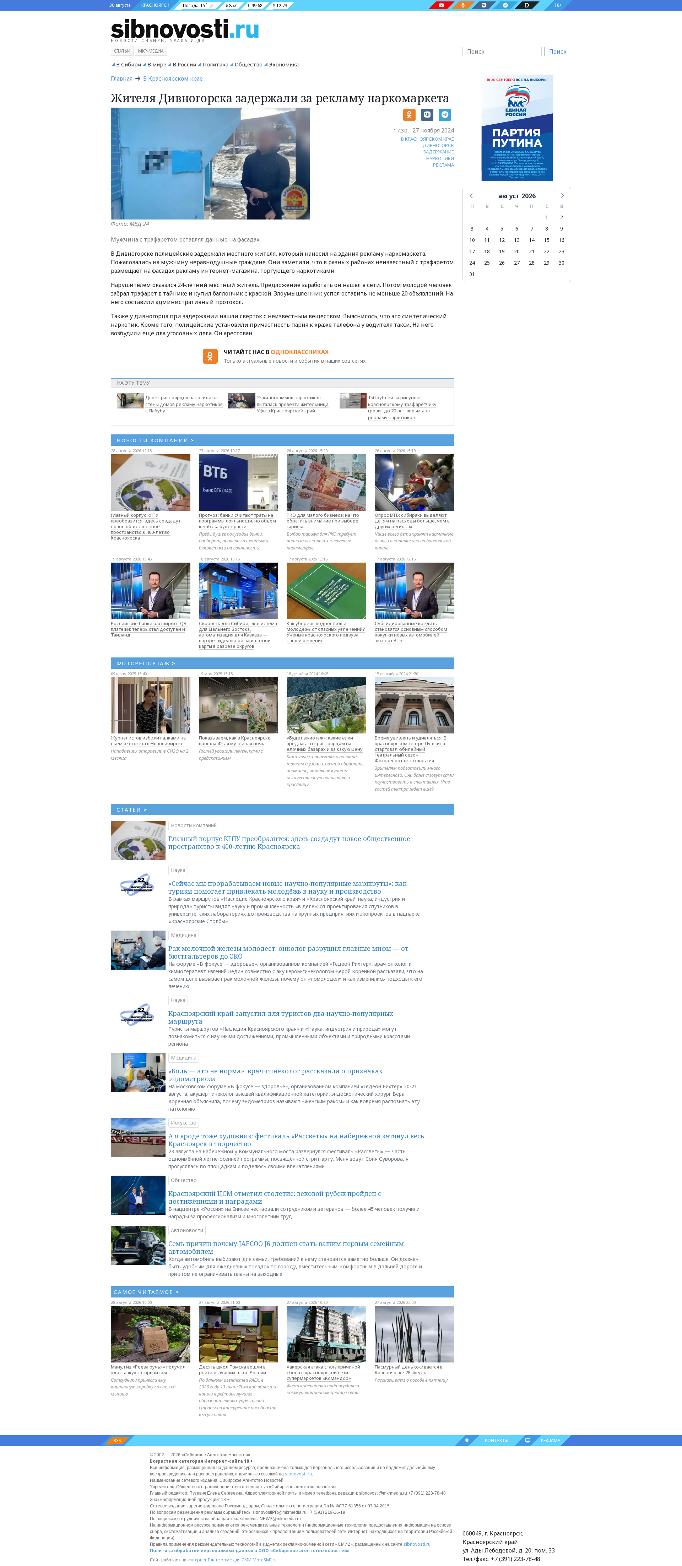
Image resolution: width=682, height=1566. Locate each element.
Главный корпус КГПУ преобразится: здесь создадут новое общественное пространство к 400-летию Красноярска (145, 526)
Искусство (183, 1122)
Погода (191, 5)
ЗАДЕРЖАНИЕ (438, 151)
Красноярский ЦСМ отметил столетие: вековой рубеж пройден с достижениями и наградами (274, 1197)
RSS (117, 1440)
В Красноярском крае (173, 78)
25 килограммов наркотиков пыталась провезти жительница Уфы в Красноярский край (293, 404)
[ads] (517, 130)
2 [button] (561, 217)
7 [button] (531, 228)
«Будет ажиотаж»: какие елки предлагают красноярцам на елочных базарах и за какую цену (325, 743)
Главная (121, 78)
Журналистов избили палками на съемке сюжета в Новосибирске (148, 741)
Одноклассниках (300, 352)
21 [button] (532, 251)
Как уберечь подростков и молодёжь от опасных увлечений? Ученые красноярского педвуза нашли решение (326, 632)
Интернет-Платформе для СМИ (219, 1560)
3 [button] (472, 228)
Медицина (183, 935)
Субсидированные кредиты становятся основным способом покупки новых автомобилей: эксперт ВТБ (411, 632)
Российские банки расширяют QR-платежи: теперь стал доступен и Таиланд (149, 629)
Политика (215, 64)
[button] (471, 195)
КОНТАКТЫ (496, 1440)
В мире (156, 64)
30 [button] (561, 262)
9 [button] (561, 228)
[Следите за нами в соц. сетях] (441, 5)
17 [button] (472, 251)
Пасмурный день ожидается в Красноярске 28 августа (409, 1370)
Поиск (558, 51)
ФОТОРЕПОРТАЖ (146, 663)
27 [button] (517, 262)
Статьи (122, 51)
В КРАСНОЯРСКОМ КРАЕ (427, 139)
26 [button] (502, 262)
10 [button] (472, 240)
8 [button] (546, 228)
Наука (178, 870)
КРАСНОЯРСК (155, 5)
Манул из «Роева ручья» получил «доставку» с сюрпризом (148, 1370)
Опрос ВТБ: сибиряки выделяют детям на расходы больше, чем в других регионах (412, 521)
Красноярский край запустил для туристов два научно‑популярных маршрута (280, 1017)
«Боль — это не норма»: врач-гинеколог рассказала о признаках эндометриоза (275, 1075)
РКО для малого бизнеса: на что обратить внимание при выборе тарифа (323, 521)
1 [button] (546, 217)
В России (184, 64)
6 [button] (516, 228)
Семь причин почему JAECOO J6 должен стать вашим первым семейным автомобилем (286, 1247)
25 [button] (487, 262)
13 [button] (517, 240)
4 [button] (487, 228)
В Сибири (128, 64)
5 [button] (501, 228)
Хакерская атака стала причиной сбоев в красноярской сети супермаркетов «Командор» (323, 1372)
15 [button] (547, 240)
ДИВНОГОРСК (438, 145)
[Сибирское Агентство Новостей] (185, 28)
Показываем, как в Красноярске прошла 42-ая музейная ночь (235, 741)
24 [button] (472, 262)
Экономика (284, 64)
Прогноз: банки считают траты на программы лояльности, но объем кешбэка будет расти (237, 521)
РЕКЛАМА (443, 165)
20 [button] (517, 251)
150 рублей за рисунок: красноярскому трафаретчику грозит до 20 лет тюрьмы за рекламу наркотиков (402, 407)
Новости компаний (194, 825)
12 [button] (502, 240)
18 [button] (487, 251)
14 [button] (532, 240)
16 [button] (561, 240)
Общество (248, 64)
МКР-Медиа (151, 51)
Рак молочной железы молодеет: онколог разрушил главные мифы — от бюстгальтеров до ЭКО (288, 952)
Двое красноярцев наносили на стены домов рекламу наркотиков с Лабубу (184, 404)
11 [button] (487, 240)
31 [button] (472, 274)
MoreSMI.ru (265, 1560)
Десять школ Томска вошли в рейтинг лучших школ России (232, 1370)
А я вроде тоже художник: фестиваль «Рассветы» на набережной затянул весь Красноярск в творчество (296, 1140)
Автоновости (187, 1230)
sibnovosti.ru (298, 1474)
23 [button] (561, 251)
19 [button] (502, 251)
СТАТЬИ (132, 809)
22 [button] (547, 251)
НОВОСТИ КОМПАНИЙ (155, 440)
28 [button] (532, 262)
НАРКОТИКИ (440, 158)
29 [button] (547, 262)
